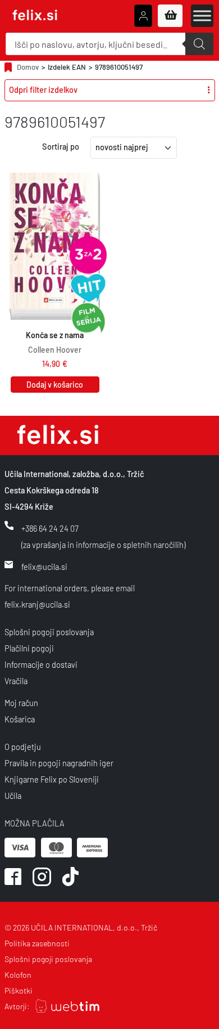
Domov (28, 66)
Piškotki (18, 990)
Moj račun (21, 703)
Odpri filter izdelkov (43, 90)
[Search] (199, 44)
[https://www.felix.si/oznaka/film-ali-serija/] (88, 318)
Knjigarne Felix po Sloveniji (51, 779)
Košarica (19, 719)
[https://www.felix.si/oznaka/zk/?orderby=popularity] (88, 255)
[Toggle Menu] (202, 15)
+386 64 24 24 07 (50, 528)
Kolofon (17, 974)
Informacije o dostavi (40, 664)
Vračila (16, 681)
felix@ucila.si (44, 567)
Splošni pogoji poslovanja (49, 632)
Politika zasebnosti (37, 943)
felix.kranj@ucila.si (37, 604)
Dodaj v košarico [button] (54, 384)
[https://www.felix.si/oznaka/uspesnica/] (88, 288)
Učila (12, 796)
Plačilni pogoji (29, 648)
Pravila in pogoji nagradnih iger (58, 763)
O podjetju (22, 747)
